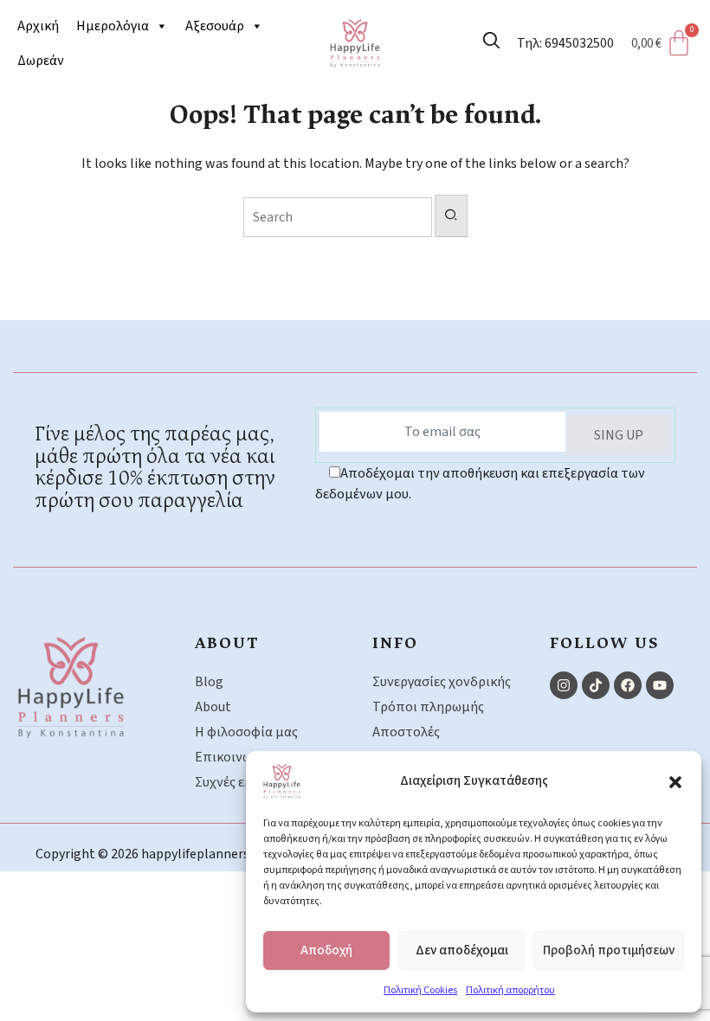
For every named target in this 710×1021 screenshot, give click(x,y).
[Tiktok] (596, 685)
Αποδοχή (326, 950)
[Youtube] (660, 685)
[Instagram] (564, 685)
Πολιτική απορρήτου (510, 990)
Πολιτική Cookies (420, 990)
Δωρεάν (40, 60)
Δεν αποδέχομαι (462, 950)
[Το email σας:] (442, 432)
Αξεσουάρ (214, 25)
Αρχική (38, 25)
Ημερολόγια (112, 25)
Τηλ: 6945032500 (565, 43)
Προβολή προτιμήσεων (608, 950)
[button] (675, 781)
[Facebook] (628, 685)
